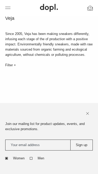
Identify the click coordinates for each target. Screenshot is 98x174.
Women (19, 158)
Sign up (81, 145)
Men (41, 158)
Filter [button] (9, 65)
